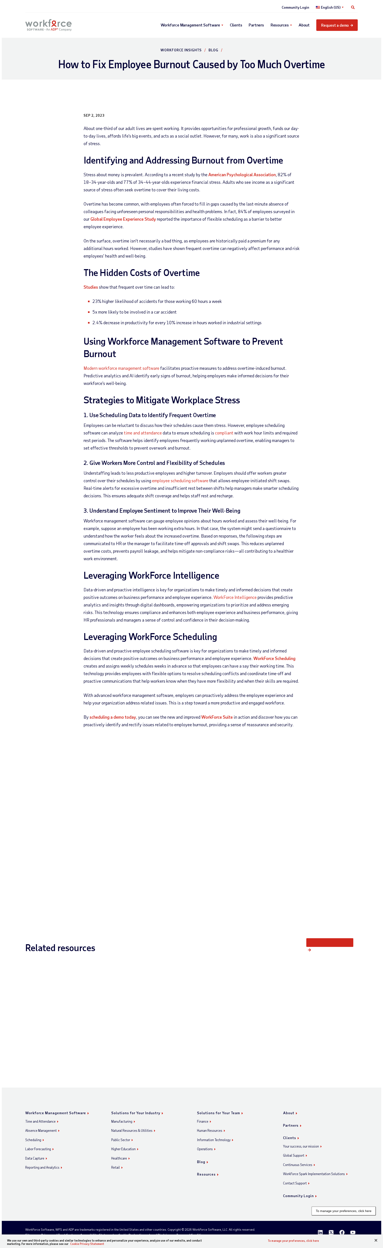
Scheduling (33, 1140)
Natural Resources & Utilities (131, 1130)
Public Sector (120, 1140)
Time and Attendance (40, 1121)
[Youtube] (353, 1232)
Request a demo (335, 25)
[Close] (376, 1240)
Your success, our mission (301, 1146)
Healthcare (119, 1158)
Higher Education (123, 1149)
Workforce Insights (181, 50)
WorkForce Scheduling (274, 658)
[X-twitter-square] (331, 1232)
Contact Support (295, 1183)
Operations (205, 1149)
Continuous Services (297, 1165)
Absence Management (41, 1130)
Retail (115, 1167)
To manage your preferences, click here (343, 1211)
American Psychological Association (242, 174)
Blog (213, 50)
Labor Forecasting (38, 1149)
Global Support (293, 1155)
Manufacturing (121, 1121)
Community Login (295, 7)
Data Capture (34, 1158)
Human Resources (209, 1130)
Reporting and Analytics (42, 1167)
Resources (280, 24)
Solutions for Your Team (218, 1113)
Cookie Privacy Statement (87, 1244)
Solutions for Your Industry (135, 1113)
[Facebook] (342, 1232)
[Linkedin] (320, 1232)
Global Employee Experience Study (123, 219)
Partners (256, 24)
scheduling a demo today (113, 717)
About (304, 24)
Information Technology (214, 1140)
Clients (236, 24)
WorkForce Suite (217, 717)
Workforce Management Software (190, 24)
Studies (91, 287)
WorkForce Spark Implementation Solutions (314, 1174)
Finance (202, 1121)
